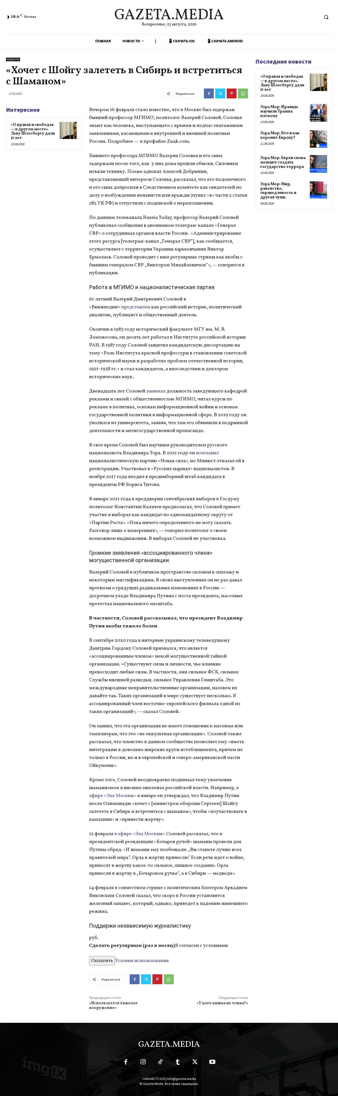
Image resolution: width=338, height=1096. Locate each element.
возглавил (207, 453)
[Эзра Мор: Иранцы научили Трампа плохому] (318, 112)
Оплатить (102, 960)
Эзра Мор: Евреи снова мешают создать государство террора (283, 162)
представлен (135, 307)
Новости (13, 59)
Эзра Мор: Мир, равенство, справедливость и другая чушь (278, 191)
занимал (156, 391)
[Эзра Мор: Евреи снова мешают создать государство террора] (318, 163)
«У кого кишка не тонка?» (222, 1003)
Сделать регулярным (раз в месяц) (132, 945)
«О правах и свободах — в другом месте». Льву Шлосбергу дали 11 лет (33, 131)
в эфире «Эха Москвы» (139, 833)
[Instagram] (143, 1062)
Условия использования (142, 960)
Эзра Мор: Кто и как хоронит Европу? (279, 135)
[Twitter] (220, 93)
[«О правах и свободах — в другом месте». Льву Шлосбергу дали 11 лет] (68, 130)
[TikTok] (160, 1062)
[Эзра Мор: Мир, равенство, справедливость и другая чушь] (318, 190)
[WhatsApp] (243, 93)
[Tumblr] (177, 1062)
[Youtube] (212, 1062)
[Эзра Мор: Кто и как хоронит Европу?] (318, 139)
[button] (326, 17)
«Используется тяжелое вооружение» (113, 1006)
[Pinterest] (232, 93)
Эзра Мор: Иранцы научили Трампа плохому (279, 111)
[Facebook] (209, 93)
